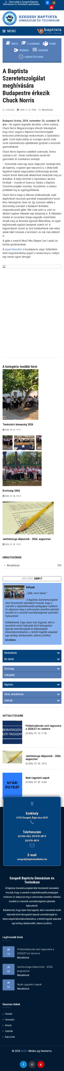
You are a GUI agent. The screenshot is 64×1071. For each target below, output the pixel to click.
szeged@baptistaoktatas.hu (32, 859)
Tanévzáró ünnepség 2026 (18, 424)
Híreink (8, 1025)
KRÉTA (14, 43)
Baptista (8, 684)
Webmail (24, 50)
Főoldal (8, 1014)
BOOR (24, 1051)
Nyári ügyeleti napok (37, 777)
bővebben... (11, 640)
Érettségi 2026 (11, 490)
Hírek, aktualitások (14, 694)
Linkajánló (9, 675)
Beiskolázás (10, 652)
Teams (52, 43)
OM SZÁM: (32, 578)
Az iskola (9, 659)
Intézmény (10, 110)
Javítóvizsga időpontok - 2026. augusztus (43, 757)
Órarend (43, 50)
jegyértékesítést (13, 249)
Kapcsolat (10, 1037)
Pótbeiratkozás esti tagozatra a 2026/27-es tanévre (43, 727)
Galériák (8, 700)
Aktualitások (13, 565)
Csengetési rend (33, 57)
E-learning (33, 43)
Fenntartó (9, 1019)
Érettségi (9, 668)
